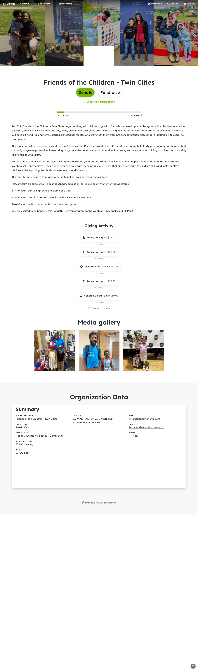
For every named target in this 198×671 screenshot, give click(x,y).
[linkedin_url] (136, 435)
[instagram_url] (133, 435)
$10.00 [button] (111, 281)
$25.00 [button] (111, 237)
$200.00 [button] (113, 266)
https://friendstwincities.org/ (146, 427)
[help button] (193, 666)
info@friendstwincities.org (144, 418)
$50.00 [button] (112, 252)
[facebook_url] (130, 435)
